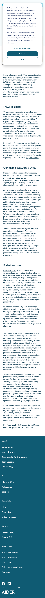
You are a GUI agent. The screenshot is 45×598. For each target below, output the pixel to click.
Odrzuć (22, 59)
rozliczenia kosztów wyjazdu (16, 336)
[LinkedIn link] (9, 583)
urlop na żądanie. (32, 158)
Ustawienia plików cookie (22, 48)
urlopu (28, 214)
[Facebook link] (3, 583)
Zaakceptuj (22, 54)
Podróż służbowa (9, 270)
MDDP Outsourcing (25, 427)
